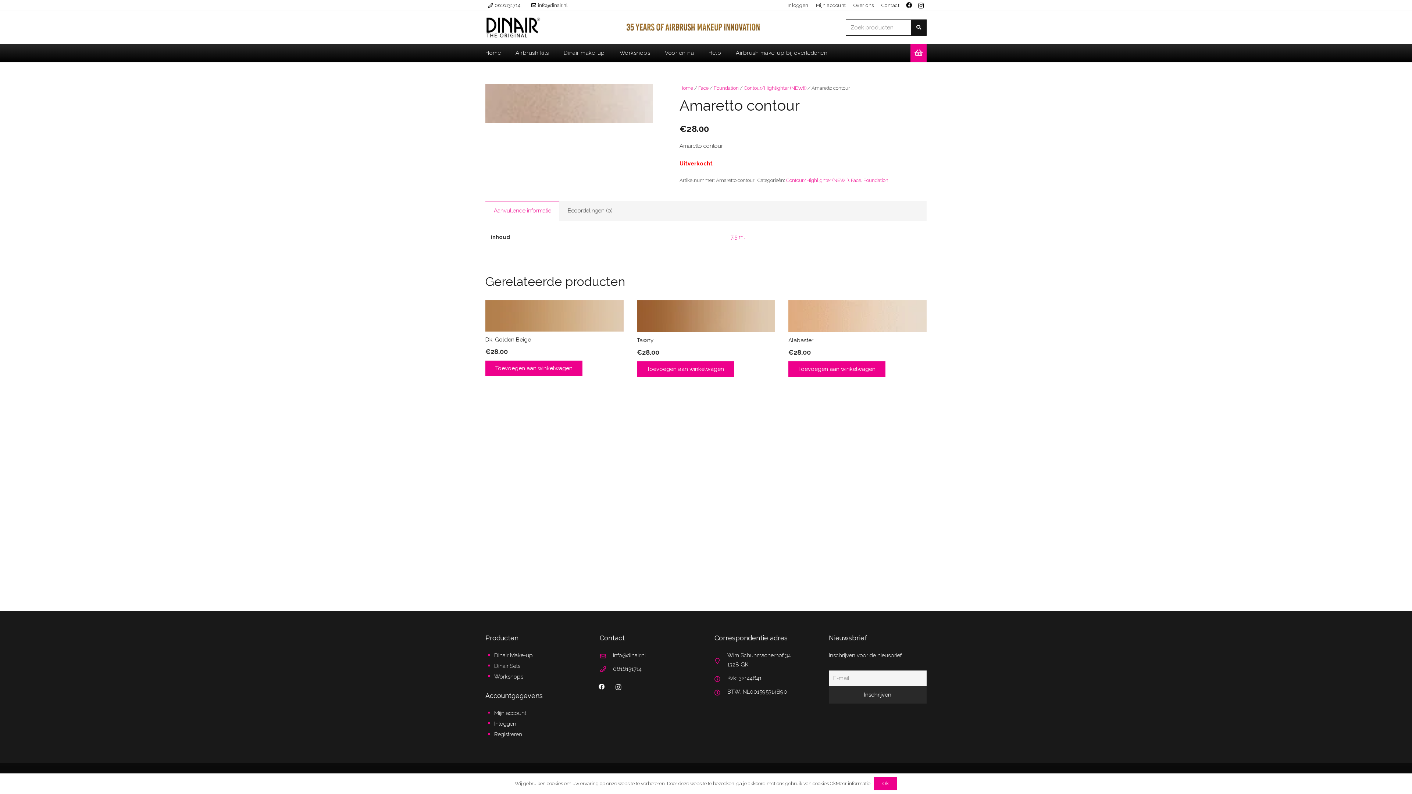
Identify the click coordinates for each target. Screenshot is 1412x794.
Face (703, 88)
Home (686, 88)
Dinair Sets (507, 666)
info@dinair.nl (629, 655)
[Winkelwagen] (918, 53)
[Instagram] (921, 6)
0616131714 (627, 669)
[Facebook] (601, 686)
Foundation (726, 88)
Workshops (508, 676)
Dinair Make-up (513, 655)
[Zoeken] (919, 27)
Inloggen (505, 723)
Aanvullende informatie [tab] (522, 210)
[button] (642, 95)
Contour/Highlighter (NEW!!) (775, 88)
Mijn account (510, 713)
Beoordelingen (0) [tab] (590, 210)
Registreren (508, 734)
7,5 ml (738, 237)
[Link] (513, 28)
